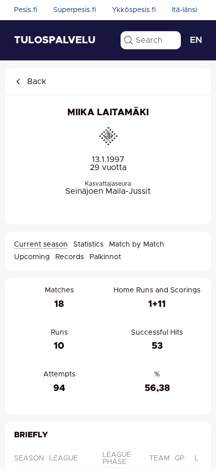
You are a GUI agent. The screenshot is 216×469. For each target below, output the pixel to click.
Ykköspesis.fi (134, 10)
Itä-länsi (184, 10)
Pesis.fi (25, 10)
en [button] (196, 40)
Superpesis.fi (74, 10)
